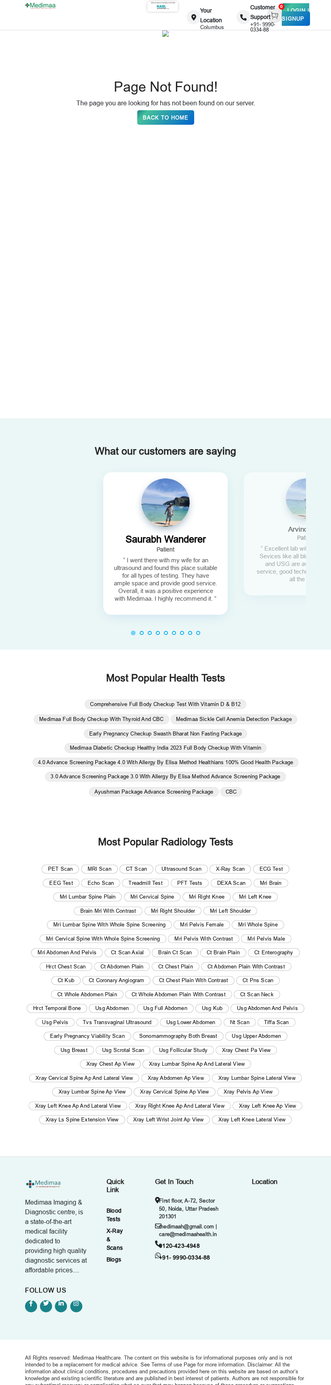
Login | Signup (295, 14)
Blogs (114, 1259)
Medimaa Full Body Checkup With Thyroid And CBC (101, 719)
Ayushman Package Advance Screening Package (154, 791)
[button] (133, 633)
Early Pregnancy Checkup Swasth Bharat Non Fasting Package (165, 733)
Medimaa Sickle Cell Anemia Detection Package (234, 719)
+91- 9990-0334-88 (184, 1257)
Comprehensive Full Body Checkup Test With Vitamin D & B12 (165, 704)
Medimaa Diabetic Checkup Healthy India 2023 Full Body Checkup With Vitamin (166, 747)
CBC (231, 791)
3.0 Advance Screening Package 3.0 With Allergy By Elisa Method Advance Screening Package (165, 776)
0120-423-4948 (179, 1246)
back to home (166, 117)
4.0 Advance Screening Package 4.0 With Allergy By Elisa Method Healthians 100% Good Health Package (165, 762)
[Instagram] (76, 1306)
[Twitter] (46, 1306)
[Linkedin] (61, 1306)
